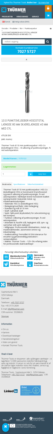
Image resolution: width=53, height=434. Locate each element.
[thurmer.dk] (13, 10)
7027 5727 (26, 51)
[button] (26, 60)
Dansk (7, 21)
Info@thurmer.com (16, 309)
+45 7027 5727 (17, 302)
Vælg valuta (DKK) (21, 21)
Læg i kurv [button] (42, 174)
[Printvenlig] (51, 28)
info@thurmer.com (34, 374)
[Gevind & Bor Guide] (5, 427)
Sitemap (5, 316)
